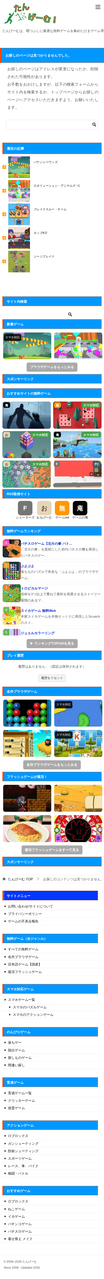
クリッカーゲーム (21, 1100)
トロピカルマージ (34, 588)
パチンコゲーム (20, 1224)
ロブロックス (18, 1136)
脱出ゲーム (16, 1050)
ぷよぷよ (27, 566)
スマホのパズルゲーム (30, 1007)
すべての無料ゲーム (23, 949)
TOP (20, 879)
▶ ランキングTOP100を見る (52, 643)
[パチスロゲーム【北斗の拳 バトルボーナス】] (12, 548)
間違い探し (16, 1065)
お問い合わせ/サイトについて (30, 906)
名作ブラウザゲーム (23, 957)
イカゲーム (16, 1216)
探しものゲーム (20, 1058)
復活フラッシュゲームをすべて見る (52, 850)
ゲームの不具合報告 (23, 921)
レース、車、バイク (23, 1166)
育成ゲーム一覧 (20, 1093)
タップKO (40, 233)
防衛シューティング (23, 1151)
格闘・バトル (18, 1173)
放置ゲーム (16, 1108)
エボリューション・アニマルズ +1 (57, 185)
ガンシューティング (23, 1143)
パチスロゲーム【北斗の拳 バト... (46, 543)
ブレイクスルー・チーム (50, 209)
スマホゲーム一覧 (21, 1000)
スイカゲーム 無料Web (38, 610)
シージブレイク (44, 256)
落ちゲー (15, 1042)
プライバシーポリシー (25, 914)
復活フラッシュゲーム (25, 972)
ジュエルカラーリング (38, 633)
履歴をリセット (52, 678)
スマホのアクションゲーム (33, 1015)
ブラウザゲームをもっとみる (52, 367)
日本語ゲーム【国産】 (25, 964)
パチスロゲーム (20, 1231)
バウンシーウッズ (46, 162)
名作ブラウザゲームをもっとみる (52, 765)
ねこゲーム (16, 1209)
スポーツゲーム (20, 1158)
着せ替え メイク (20, 1239)
